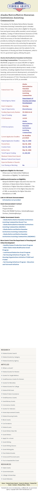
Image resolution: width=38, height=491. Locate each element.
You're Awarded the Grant (11, 460)
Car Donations (7, 423)
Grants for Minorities (9, 383)
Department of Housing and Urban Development (29, 100)
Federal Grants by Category (11, 357)
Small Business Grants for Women (13, 379)
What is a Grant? (8, 368)
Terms (28, 485)
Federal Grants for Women (11, 372)
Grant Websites (7, 479)
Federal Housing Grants (10, 416)
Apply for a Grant (8, 438)
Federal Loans (7, 427)
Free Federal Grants (9, 453)
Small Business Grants (10, 398)
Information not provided (12, 200)
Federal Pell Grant (8, 390)
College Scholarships (9, 475)
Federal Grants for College (11, 386)
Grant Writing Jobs (8, 449)
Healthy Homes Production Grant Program (18, 245)
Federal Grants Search (10, 353)
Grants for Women (24, 483)
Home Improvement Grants (11, 412)
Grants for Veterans (9, 409)
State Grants (7, 468)
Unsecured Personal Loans (11, 457)
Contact (14, 485)
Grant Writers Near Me (10, 431)
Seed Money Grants (9, 401)
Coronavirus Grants (9, 405)
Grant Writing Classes (9, 446)
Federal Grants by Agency (11, 361)
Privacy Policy (21, 485)
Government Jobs (8, 471)
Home (3, 483)
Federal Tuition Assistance (11, 394)
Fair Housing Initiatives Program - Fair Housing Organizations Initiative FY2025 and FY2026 (18, 257)
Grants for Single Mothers (11, 375)
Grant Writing (7, 442)
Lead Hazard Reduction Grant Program (16, 252)
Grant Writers (7, 435)
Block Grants (7, 420)
